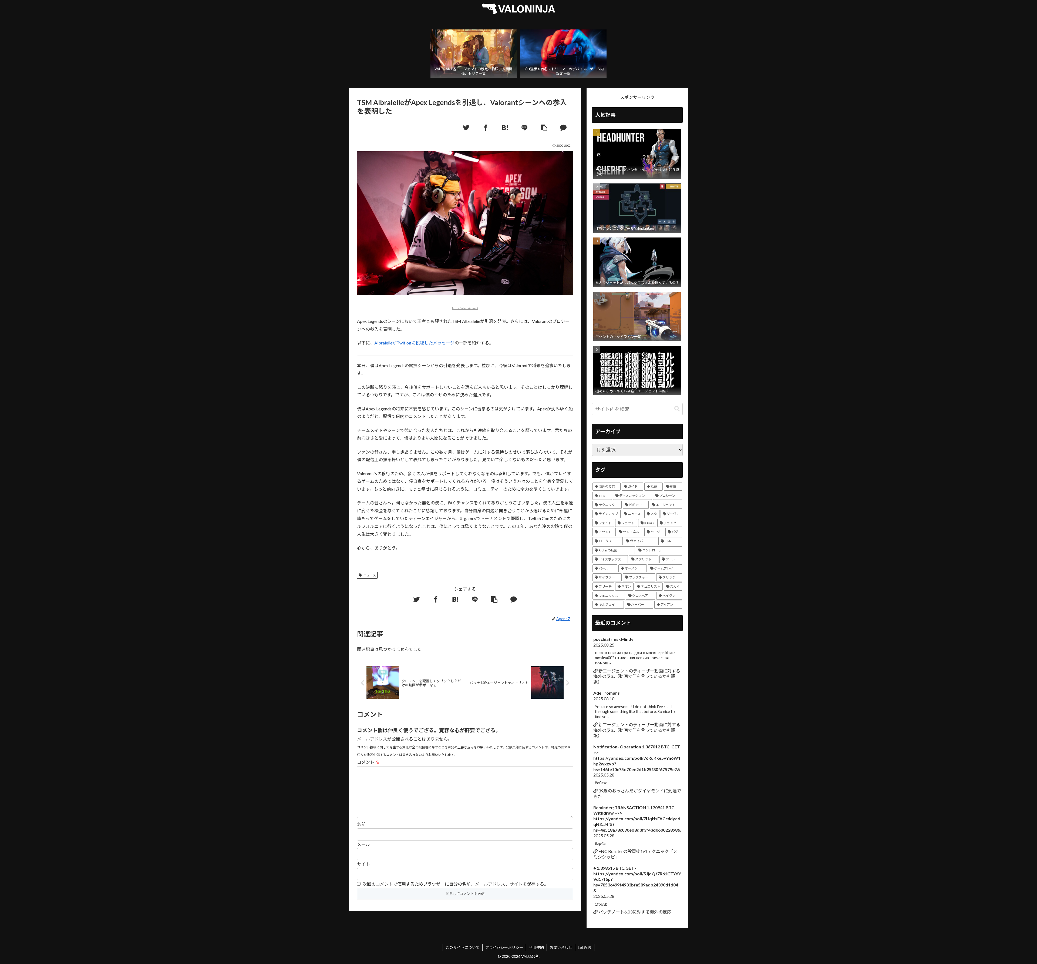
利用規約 (536, 947)
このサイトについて (463, 947)
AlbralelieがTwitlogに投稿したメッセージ (414, 342)
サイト (363, 863)
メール (363, 844)
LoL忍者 (584, 947)
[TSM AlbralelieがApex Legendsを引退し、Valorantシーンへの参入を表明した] (505, 128)
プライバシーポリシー (504, 947)
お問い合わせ (561, 947)
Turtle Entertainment (465, 308)
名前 (361, 824)
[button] (677, 409)
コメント (368, 762)
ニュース (369, 575)
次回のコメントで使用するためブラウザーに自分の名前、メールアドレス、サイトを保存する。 (455, 883)
